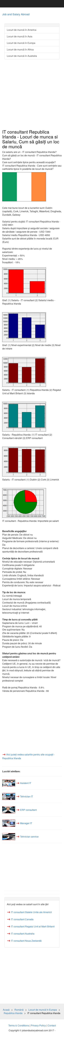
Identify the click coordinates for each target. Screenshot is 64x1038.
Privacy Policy (38, 1025)
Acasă (6, 1009)
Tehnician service (29, 836)
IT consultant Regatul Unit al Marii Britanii (33, 926)
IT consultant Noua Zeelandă (26, 940)
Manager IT (26, 823)
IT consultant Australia (22, 933)
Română (19, 1009)
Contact (52, 1025)
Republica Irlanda (13, 1013)
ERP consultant (28, 810)
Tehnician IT (26, 796)
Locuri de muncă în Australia (22, 56)
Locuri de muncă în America (21, 30)
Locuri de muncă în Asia (19, 36)
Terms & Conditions (18, 1025)
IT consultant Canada (22, 919)
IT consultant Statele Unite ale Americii (31, 912)
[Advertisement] (32, 94)
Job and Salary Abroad (15, 14)
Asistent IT (25, 783)
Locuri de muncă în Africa (20, 49)
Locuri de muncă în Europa (21, 43)
